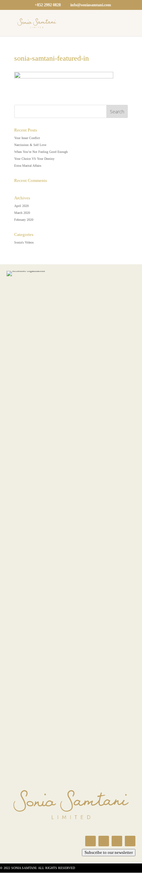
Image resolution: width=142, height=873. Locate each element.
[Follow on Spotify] (130, 841)
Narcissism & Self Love (30, 145)
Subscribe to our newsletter (109, 852)
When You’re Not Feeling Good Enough (41, 152)
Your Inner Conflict (27, 138)
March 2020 (22, 213)
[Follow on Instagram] (103, 841)
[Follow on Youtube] (117, 841)
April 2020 (21, 206)
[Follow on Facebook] (90, 841)
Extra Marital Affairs (27, 165)
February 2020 (23, 219)
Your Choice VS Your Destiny (34, 158)
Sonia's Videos (24, 242)
